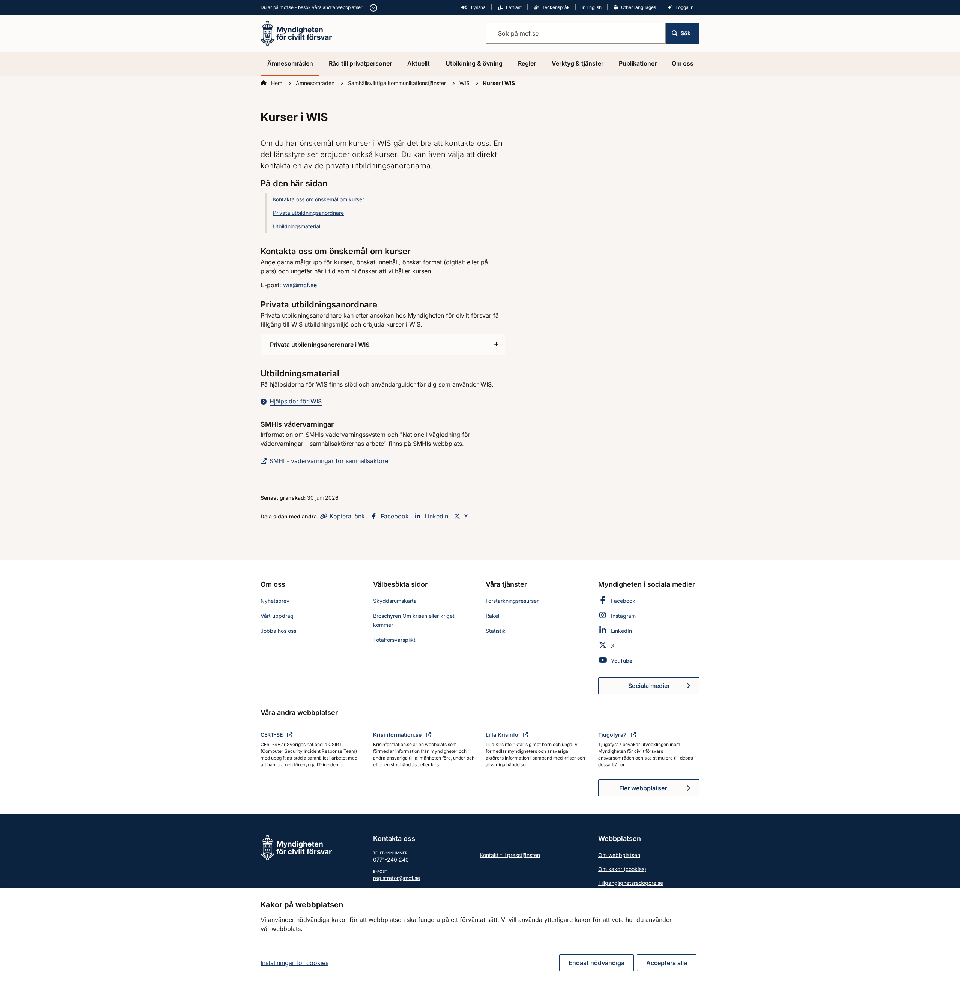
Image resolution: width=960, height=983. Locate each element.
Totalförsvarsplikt (394, 640)
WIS (465, 83)
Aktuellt (418, 63)
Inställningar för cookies (294, 963)
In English (592, 7)
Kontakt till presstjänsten (510, 855)
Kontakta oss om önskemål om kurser (318, 199)
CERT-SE (272, 734)
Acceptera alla (666, 963)
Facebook (395, 516)
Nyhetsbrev (275, 601)
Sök (685, 33)
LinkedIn (436, 516)
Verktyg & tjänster (577, 63)
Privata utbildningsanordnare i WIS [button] (319, 344)
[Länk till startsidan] (296, 32)
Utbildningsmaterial (296, 226)
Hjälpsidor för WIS (296, 401)
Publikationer (638, 63)
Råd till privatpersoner (360, 63)
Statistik (496, 631)
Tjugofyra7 (613, 734)
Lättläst (514, 7)
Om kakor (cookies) (622, 869)
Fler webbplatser (643, 788)
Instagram (623, 616)
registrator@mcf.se (396, 878)
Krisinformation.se (398, 734)
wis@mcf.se (300, 285)
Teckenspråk (556, 7)
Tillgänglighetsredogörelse (630, 883)
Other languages (638, 7)
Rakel (492, 616)
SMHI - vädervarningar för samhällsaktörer (330, 461)
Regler (527, 63)
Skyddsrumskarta (395, 601)
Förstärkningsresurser (512, 601)
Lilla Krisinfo (503, 734)
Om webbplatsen (619, 855)
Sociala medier (663, 688)
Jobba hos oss (278, 631)
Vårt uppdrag (277, 616)
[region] (480, 935)
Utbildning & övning (474, 63)
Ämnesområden (290, 63)
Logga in (684, 7)
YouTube (621, 661)
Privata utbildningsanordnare (308, 213)
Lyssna (478, 7)
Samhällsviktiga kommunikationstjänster (397, 83)
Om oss (682, 63)
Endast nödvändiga (596, 963)
